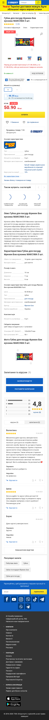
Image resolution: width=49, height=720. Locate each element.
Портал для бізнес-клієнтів (16, 691)
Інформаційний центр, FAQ (16, 619)
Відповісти (13, 480)
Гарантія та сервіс (13, 668)
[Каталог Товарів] (3, 2)
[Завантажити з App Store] (13, 698)
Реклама (9, 648)
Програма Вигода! (13, 677)
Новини (9, 633)
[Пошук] (38, 3)
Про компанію (11, 630)
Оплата (9, 656)
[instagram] (21, 599)
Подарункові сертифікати (16, 674)
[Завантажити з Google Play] (13, 704)
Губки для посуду (13, 576)
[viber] (28, 599)
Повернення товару (13, 665)
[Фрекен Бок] (10, 145)
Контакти (9, 636)
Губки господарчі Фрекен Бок (17, 570)
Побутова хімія (11, 563)
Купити (24, 115)
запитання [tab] (33, 422)
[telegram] (42, 599)
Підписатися (39, 592)
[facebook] (7, 599)
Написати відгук (24, 381)
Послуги (9, 671)
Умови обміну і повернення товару (17, 180)
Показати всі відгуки (24, 550)
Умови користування (14, 688)
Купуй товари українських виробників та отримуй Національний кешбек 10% (34, 168)
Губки (25, 563)
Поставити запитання (24, 389)
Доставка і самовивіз (14, 662)
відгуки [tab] (13, 422)
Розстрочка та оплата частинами (19, 659)
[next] (44, 187)
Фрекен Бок (29, 305)
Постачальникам (12, 642)
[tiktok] (35, 599)
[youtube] (14, 599)
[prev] (38, 187)
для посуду (28, 299)
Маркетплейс (11, 645)
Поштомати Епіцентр (14, 680)
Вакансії (9, 639)
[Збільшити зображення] (41, 33)
